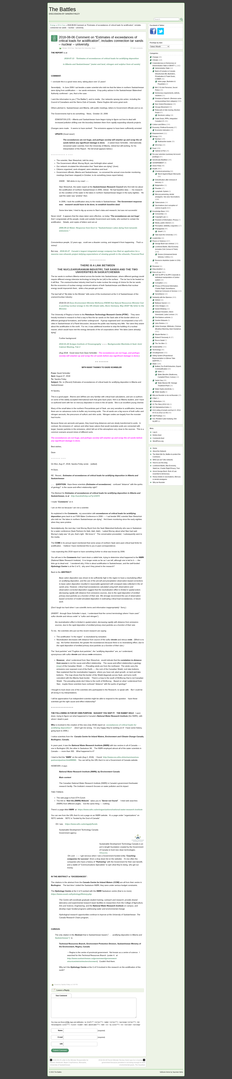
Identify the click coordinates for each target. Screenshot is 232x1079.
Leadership (156, 238)
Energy (53, 25)
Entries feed (157, 435)
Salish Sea (159, 380)
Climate (64, 48)
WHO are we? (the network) (163, 460)
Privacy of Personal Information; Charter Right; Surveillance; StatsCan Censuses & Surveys (166, 288)
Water (94, 48)
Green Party (156, 166)
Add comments (138, 48)
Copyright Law (160, 217)
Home (155, 448)
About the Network (159, 451)
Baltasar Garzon (161, 303)
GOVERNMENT (158, 163)
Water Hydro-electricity (163, 389)
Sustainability (157, 347)
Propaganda (159, 229)
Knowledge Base (158, 211)
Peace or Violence (159, 241)
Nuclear (158, 139)
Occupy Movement (162, 107)
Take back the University (83, 48)
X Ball (154, 398)
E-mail (60, 1037)
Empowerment (157, 133)
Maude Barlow (160, 334)
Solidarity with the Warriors (162, 297)
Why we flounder (159, 482)
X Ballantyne (157, 401)
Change (155, 57)
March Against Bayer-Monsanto (169, 174)
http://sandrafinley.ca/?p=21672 (85, 496)
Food (154, 148)
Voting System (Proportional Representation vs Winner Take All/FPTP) (163, 358)
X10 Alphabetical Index (160, 407)
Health (154, 169)
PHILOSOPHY (157, 269)
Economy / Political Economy (162, 127)
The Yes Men (160, 343)
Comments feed (158, 438)
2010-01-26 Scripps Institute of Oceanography (80, 344)
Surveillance (159, 294)
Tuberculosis (159, 202)
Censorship (159, 214)
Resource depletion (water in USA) (167, 260)
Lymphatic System (161, 191)
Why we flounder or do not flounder (165, 395)
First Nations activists (162, 317)
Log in (155, 432)
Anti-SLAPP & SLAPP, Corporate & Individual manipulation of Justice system (167, 277)
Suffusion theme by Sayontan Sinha (171, 1072)
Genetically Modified (159, 160)
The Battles (62, 9)
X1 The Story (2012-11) (160, 404)
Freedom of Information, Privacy (166, 220)
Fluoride (158, 188)
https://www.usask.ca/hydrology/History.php (71, 894)
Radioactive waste (164, 141)
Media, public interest (163, 223)
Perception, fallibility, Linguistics (166, 226)
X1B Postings (157, 416)
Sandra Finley (65, 984)
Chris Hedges (160, 306)
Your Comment (61, 996)
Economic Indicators (162, 130)
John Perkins (160, 323)
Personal (155, 266)
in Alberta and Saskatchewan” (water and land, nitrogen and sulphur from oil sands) (101, 64)
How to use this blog (160, 463)
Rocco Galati (159, 340)
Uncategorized (157, 353)
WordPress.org (158, 441)
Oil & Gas (61, 25)
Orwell (160, 231)
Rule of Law (156, 272)
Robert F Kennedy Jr (162, 337)
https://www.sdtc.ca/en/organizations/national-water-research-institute (110, 809)
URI (61, 1044)
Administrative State (162, 68)
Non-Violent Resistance (163, 104)
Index (160, 372)
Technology (156, 350)
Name (60, 1030)
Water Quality (160, 392)
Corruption (159, 283)
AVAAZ (157, 300)
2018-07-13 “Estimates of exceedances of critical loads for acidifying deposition (101, 58)
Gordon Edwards (161, 320)
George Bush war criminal (164, 244)
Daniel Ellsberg (160, 309)
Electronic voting (164, 115)
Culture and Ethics (159, 124)
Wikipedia (103, 853)
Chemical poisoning (162, 171)
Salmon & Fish (160, 151)
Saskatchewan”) (62, 938)
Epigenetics (159, 185)
